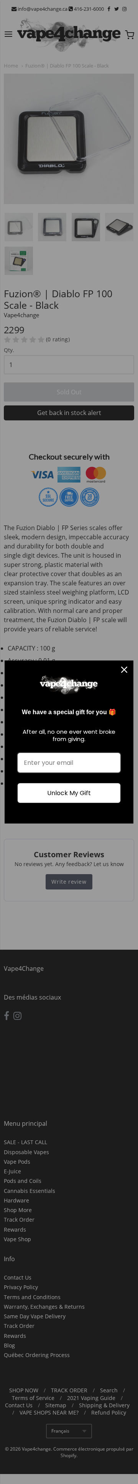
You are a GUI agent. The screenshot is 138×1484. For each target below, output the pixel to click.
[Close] (124, 669)
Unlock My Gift (69, 793)
